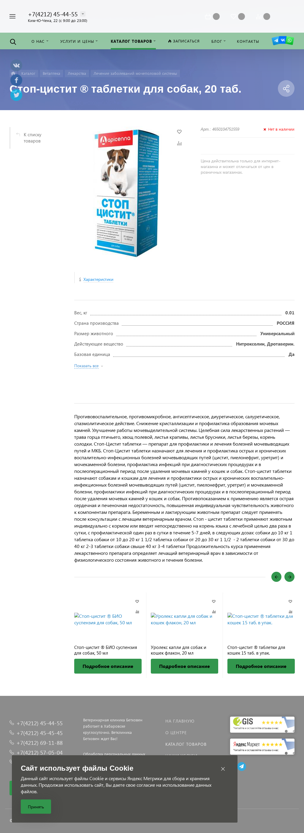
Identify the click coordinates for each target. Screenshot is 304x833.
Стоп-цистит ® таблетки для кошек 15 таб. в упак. (256, 650)
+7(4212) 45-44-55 (53, 13)
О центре (176, 732)
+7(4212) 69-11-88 (39, 742)
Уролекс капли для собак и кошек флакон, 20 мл (178, 650)
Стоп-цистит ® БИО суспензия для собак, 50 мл (105, 650)
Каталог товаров (186, 744)
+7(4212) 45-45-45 (39, 733)
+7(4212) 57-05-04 (39, 752)
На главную (179, 721)
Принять (36, 807)
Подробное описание (108, 666)
